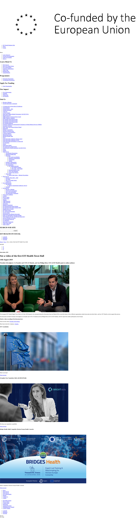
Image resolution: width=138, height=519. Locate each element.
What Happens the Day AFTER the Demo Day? (14, 216)
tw (3, 248)
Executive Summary (7, 125)
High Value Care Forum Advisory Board (12, 127)
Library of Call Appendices (9, 132)
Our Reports (5, 96)
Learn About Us (6, 55)
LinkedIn (5, 237)
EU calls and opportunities (9, 211)
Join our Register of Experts (9, 218)
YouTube (5, 239)
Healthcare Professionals (14, 158)
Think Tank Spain (7, 223)
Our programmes (9, 164)
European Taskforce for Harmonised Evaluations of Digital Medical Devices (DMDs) (22, 124)
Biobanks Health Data (11, 154)
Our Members (6, 220)
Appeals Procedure (7, 505)
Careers (4, 498)
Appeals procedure (7, 110)
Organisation (11, 159)
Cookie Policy (6, 198)
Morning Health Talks (8, 136)
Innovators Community (8, 222)
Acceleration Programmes (9, 80)
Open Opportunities (7, 86)
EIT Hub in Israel (7, 210)
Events (4, 47)
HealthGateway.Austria (8, 209)
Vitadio (4, 150)
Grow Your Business (13, 171)
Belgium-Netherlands (8, 205)
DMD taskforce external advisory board (12, 116)
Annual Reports (6, 72)
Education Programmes (8, 78)
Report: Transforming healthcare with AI (18, 185)
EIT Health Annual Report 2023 (10, 120)
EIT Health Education (14, 166)
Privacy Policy (6, 197)
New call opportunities (11, 192)
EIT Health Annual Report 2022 (10, 119)
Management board (7, 135)
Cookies (5, 196)
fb (3, 246)
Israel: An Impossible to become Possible (12, 215)
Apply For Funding (7, 57)
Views (4, 149)
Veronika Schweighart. (14, 321)
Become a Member (7, 102)
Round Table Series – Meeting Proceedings (18, 175)
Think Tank (5, 70)
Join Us (4, 58)
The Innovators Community (12, 193)
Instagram (5, 238)
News (4, 46)
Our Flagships (6, 142)
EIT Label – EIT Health (17, 168)
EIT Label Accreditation (14, 157)
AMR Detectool (6, 201)
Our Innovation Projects (11, 163)
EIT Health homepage (8, 123)
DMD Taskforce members (9, 118)
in (3, 249)
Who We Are (6, 64)
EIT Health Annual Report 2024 (10, 122)
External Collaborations (8, 68)
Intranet (4, 495)
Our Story (8, 179)
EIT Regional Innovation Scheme (10, 206)
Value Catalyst (6, 224)
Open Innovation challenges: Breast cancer (12, 138)
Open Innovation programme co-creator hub (13, 141)
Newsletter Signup (7, 500)
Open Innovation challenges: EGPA (11, 140)
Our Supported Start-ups (8, 219)
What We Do (6, 151)
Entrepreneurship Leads (14, 170)
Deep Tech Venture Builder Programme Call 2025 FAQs (16, 114)
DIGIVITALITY (7, 115)
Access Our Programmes (8, 56)
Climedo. (16, 324)
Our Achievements (7, 67)
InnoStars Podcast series (8, 131)
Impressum (5, 128)
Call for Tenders (6, 113)
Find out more (3, 375)
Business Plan (6, 71)
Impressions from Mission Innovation (11, 214)
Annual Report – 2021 (8, 109)
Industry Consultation (8, 129)
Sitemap (5, 199)
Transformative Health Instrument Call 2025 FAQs (14, 148)
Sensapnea (5, 203)
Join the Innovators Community (10, 103)
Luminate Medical (7, 133)
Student (10, 161)
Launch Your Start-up (13, 172)
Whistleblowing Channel (8, 507)
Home (1, 242)
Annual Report (6, 107)
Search (4, 144)
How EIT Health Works (8, 66)
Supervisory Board (7, 145)
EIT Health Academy (16, 167)
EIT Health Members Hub (9, 45)
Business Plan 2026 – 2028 (12, 177)
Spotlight (5, 93)
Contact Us (8, 181)
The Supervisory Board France (10, 146)
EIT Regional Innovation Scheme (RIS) (12, 207)
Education (8, 155)
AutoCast (5, 111)
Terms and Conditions (8, 194)
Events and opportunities (11, 190)
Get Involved (6, 188)
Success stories (6, 212)
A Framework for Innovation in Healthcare (12, 106)
